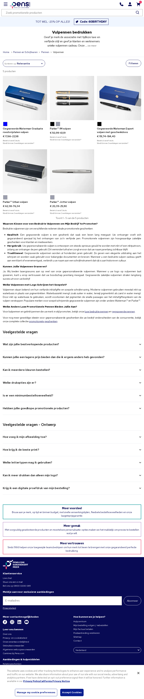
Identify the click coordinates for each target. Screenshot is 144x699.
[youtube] (26, 623)
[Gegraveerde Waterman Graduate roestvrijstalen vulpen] (25, 98)
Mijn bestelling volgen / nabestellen (90, 625)
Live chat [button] (7, 578)
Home (6, 52)
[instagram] (12, 623)
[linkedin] (19, 623)
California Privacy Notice (55, 681)
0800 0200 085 (22, 585)
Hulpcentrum (79, 621)
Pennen (45, 52)
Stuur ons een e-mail (13, 582)
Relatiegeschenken (12, 664)
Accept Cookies (72, 692)
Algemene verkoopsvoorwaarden (19, 649)
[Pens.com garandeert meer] (15, 565)
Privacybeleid (9, 608)
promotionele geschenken (43, 321)
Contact (77, 640)
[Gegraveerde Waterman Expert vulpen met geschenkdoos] (119, 98)
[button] (5, 124)
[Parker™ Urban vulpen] (25, 171)
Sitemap (77, 637)
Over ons (7, 634)
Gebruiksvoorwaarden (13, 645)
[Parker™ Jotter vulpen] (72, 171)
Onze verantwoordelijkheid (16, 641)
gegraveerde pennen (123, 311)
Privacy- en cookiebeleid (15, 638)
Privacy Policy (31, 681)
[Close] (138, 673)
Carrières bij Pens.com (13, 653)
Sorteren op (10, 63)
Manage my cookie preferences (36, 692)
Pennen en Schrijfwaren (25, 52)
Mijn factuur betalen (83, 629)
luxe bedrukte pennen (96, 311)
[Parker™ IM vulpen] (72, 98)
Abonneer (132, 600)
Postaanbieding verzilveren (86, 633)
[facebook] (5, 623)
